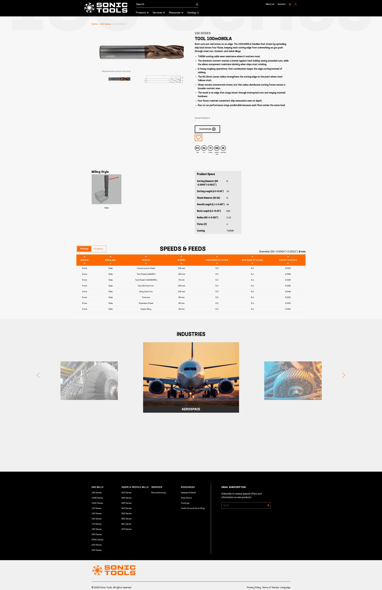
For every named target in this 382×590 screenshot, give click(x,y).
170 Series (97, 524)
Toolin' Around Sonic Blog (193, 508)
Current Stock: (202, 118)
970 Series (126, 529)
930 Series (126, 503)
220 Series (97, 545)
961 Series (126, 524)
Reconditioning (158, 493)
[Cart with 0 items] (290, 4)
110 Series (96, 508)
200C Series (97, 540)
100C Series (97, 503)
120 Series (97, 514)
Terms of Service (270, 587)
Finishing (84, 249)
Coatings (185, 503)
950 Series (126, 514)
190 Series (97, 529)
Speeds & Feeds (188, 493)
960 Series (126, 519)
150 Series (97, 519)
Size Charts (186, 498)
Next (344, 375)
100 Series (97, 493)
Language (285, 587)
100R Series (97, 498)
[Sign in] (295, 4)
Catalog (191, 12)
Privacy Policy (254, 587)
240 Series (97, 550)
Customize (205, 129)
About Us (270, 4)
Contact (281, 4)
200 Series (97, 534)
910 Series (126, 493)
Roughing (98, 249)
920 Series (126, 498)
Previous (38, 375)
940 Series (126, 508)
